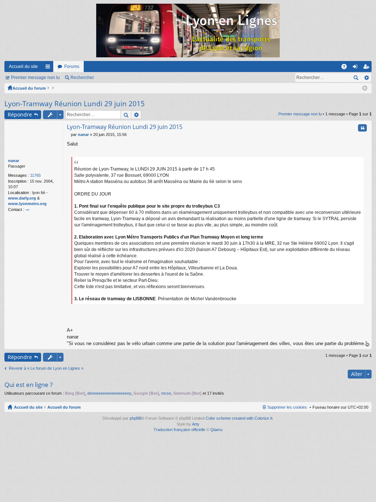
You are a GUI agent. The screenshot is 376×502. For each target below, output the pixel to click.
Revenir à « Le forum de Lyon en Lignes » (46, 368)
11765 (35, 175)
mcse (166, 393)
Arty (195, 424)
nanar (13, 160)
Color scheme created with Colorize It (239, 418)
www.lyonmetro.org (27, 203)
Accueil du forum (29, 88)
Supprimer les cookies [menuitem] (287, 407)
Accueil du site (23, 66)
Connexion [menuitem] (356, 68)
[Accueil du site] (188, 30)
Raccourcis (49, 68)
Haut (367, 345)
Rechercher (82, 77)
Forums (71, 66)
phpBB (135, 418)
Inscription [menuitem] (368, 68)
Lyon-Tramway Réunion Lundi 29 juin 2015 (74, 103)
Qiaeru (216, 429)
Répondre (20, 114)
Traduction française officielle (179, 429)
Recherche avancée (366, 77)
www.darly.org (22, 198)
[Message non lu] (69, 134)
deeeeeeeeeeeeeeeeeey (109, 393)
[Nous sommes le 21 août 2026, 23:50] (364, 88)
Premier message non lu (35, 77)
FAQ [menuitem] (346, 68)
